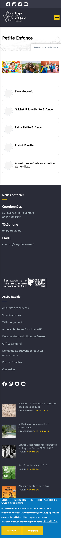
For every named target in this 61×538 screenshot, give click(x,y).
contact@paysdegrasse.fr (18, 244)
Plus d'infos (50, 521)
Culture (23, 452)
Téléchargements (13, 322)
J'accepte (11, 530)
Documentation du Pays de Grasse (23, 336)
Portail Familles (12, 362)
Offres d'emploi (12, 343)
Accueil (37, 47)
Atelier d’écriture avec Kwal (34, 486)
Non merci (33, 530)
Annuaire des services (15, 308)
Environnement (26, 411)
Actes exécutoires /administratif (22, 329)
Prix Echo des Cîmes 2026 (33, 465)
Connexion (8, 369)
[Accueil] (14, 16)
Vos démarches (11, 315)
